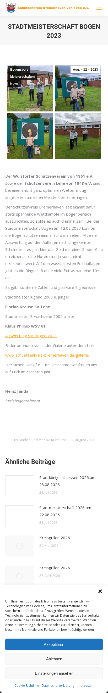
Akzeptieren (54, 644)
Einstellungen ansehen (54, 673)
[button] (100, 591)
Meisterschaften (22, 76)
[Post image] (19, 485)
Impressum (85, 685)
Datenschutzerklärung (58, 685)
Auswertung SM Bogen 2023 (31, 335)
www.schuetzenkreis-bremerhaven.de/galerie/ (47, 355)
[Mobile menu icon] (99, 7)
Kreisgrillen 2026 (54, 537)
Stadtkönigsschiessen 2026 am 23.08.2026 (67, 481)
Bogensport (19, 69)
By (40, 439)
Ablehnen (54, 659)
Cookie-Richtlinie (26, 685)
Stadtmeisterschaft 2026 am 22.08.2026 (65, 511)
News (14, 84)
